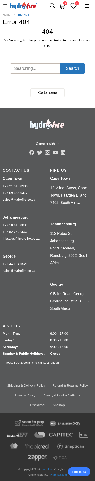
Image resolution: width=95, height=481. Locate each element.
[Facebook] (32, 152)
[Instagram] (47, 152)
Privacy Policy (25, 395)
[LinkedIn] (63, 152)
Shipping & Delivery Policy (26, 385)
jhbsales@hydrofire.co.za (21, 238)
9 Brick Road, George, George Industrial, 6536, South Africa (69, 301)
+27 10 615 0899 (15, 225)
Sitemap (59, 405)
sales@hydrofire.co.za (19, 199)
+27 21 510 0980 (15, 186)
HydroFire (47, 469)
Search (72, 68)
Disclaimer (37, 405)
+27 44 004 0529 (15, 264)
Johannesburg (16, 217)
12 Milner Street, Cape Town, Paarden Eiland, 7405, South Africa (68, 195)
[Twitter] (39, 152)
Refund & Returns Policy (70, 385)
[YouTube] (55, 152)
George (9, 256)
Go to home (47, 93)
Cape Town (12, 178)
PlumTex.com (58, 474)
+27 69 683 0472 (15, 193)
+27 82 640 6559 (15, 232)
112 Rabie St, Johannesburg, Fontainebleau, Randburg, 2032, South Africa (69, 248)
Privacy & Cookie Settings (61, 395)
